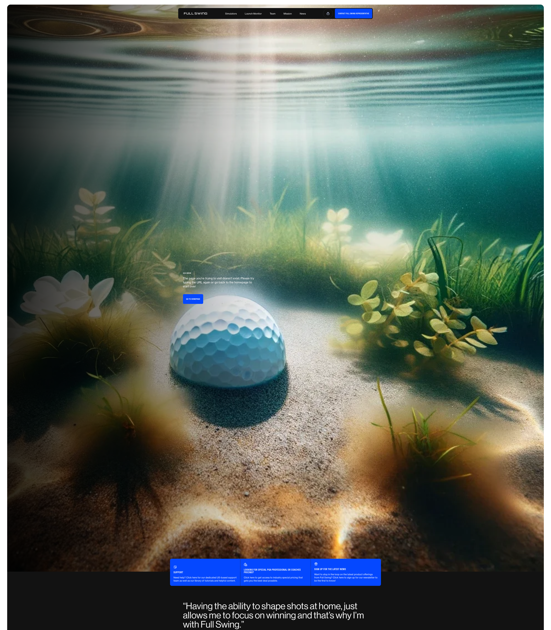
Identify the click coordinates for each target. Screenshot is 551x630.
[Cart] (328, 13)
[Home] (195, 13)
